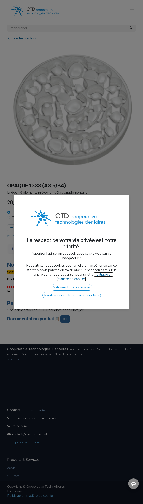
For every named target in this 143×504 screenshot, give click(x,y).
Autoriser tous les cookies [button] (71, 287)
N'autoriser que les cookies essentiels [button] (71, 295)
